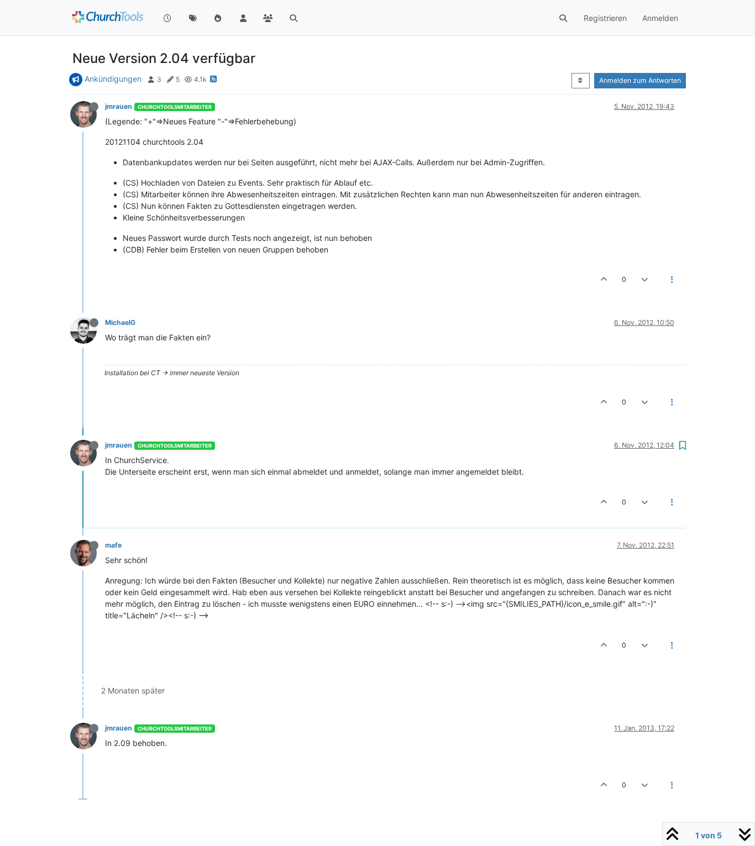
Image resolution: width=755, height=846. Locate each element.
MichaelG (120, 322)
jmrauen (118, 106)
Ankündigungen (113, 78)
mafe (113, 545)
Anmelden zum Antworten (640, 80)
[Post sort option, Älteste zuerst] (581, 80)
